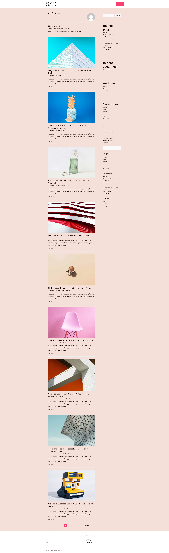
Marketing (63, 290)
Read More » (51, 86)
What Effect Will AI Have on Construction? (69, 235)
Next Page (87, 525)
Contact (47, 542)
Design (58, 238)
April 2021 (105, 88)
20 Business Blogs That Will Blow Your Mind (69, 288)
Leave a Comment (52, 28)
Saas (58, 75)
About (46, 540)
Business (58, 130)
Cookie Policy (89, 542)
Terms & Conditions (90, 540)
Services (46, 539)
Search (104, 12)
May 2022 (105, 86)
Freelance (59, 398)
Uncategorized (60, 28)
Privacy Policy (89, 539)
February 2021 (106, 90)
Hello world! (54, 26)
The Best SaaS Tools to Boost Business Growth (70, 340)
